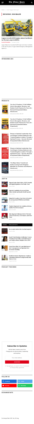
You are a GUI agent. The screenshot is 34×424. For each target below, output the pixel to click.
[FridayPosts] (17, 2)
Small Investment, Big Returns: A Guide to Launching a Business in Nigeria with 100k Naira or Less (20, 257)
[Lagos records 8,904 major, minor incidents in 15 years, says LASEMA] (17, 27)
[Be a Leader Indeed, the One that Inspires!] (5, 231)
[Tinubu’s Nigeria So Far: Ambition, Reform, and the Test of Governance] (5, 208)
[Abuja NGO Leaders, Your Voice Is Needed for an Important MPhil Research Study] (5, 200)
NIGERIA (5, 224)
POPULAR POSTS (13, 224)
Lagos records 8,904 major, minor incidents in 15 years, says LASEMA (17, 39)
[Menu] (3, 2)
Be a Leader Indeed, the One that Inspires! (20, 229)
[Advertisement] (17, 79)
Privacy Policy (15, 367)
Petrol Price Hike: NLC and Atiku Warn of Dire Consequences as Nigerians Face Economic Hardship (19, 248)
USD (11, 418)
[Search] (31, 2)
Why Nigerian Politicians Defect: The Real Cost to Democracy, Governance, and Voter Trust (20, 215)
